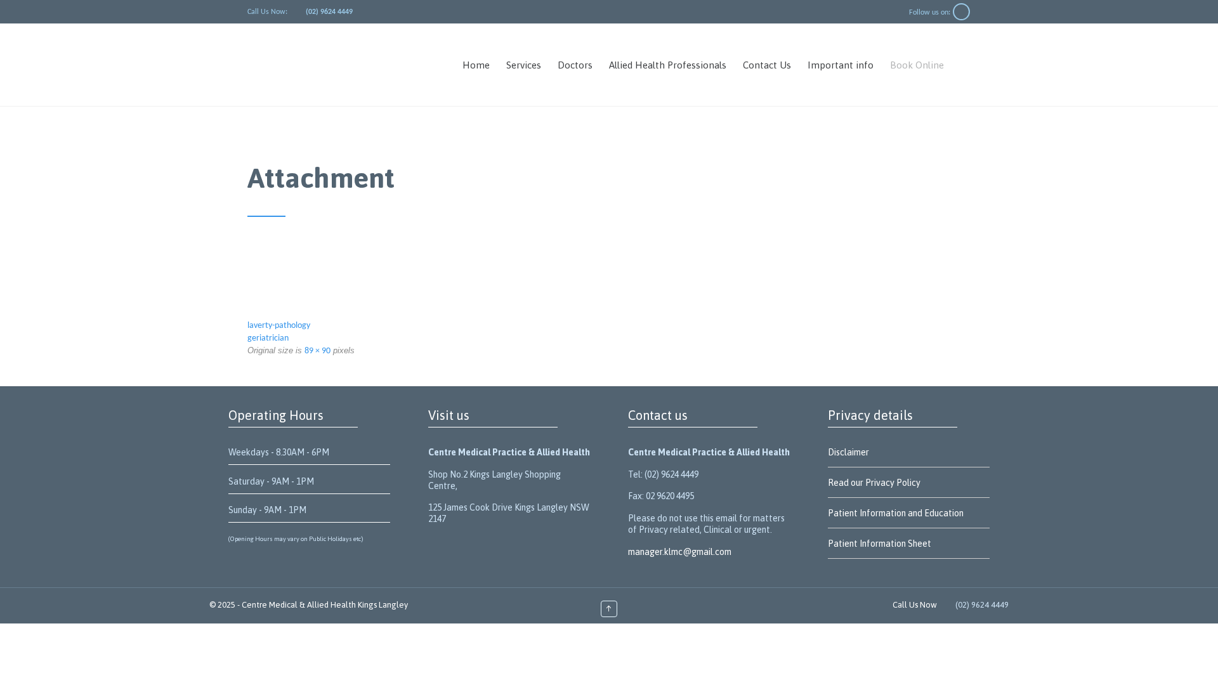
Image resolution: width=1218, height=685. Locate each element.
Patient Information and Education (896, 513)
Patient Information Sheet (879, 543)
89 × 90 (317, 351)
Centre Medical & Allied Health (299, 605)
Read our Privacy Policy (874, 483)
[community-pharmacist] (609, 280)
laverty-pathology (278, 325)
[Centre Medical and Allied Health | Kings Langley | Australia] (342, 64)
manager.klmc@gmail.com (679, 552)
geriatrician (268, 338)
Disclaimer (848, 452)
